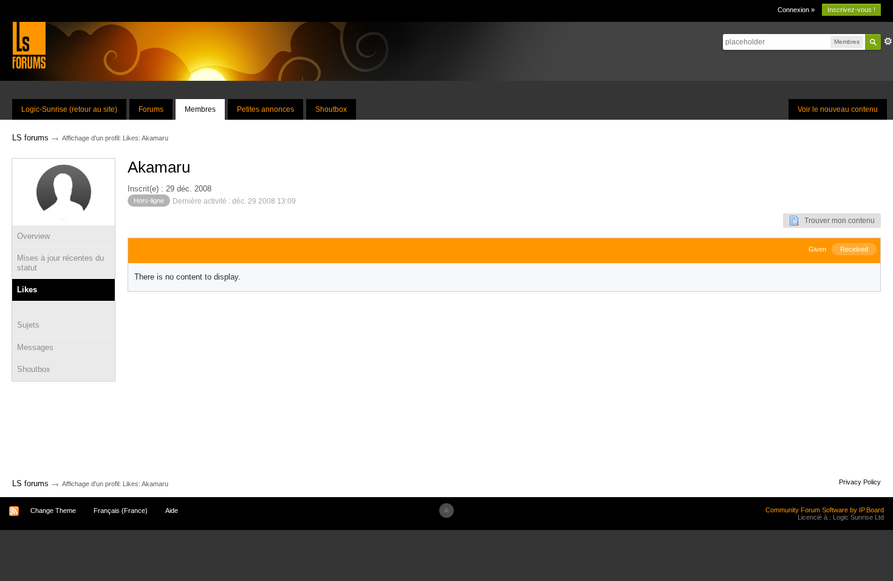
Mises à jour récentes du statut (60, 262)
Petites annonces (265, 109)
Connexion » (796, 9)
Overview (33, 236)
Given (817, 249)
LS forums (30, 483)
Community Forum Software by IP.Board (824, 510)
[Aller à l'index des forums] (29, 44)
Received (854, 249)
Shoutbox (331, 109)
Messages (35, 347)
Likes (27, 289)
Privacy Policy (860, 482)
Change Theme (53, 510)
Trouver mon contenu (837, 220)
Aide (171, 510)
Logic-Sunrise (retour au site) (69, 109)
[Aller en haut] (446, 510)
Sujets (28, 324)
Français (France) (121, 510)
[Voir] (63, 307)
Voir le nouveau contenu (838, 109)
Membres (200, 109)
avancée (888, 41)
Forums (151, 109)
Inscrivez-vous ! (851, 9)
